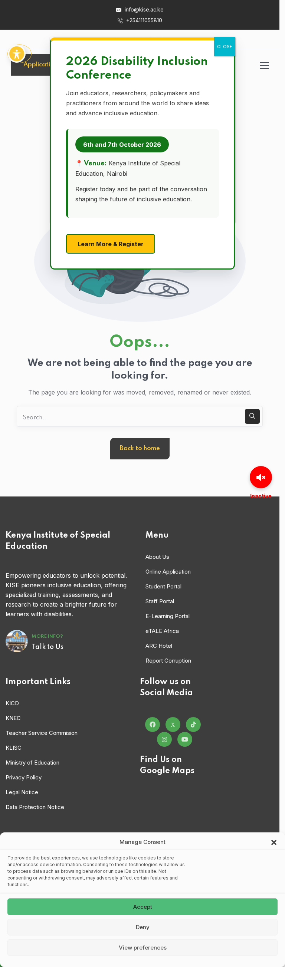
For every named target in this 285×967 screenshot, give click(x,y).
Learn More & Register (111, 244)
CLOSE (224, 46)
